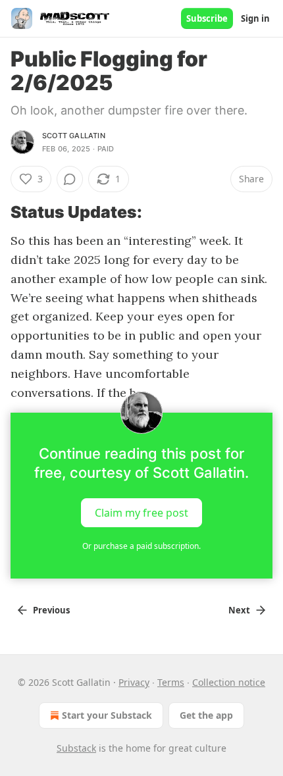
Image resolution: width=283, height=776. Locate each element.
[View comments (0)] (70, 179)
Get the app (206, 715)
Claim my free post (141, 512)
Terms (170, 682)
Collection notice (228, 682)
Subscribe (207, 18)
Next (239, 610)
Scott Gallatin (73, 135)
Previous (51, 610)
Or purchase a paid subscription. (141, 546)
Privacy (133, 682)
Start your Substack (107, 715)
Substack (76, 748)
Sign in (255, 18)
